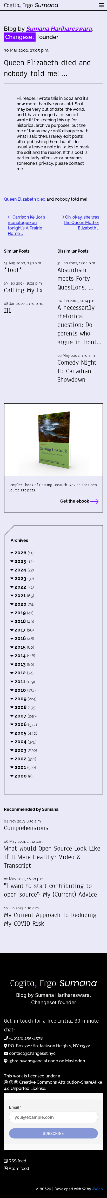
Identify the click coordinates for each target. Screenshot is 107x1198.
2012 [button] (23, 672)
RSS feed (17, 1160)
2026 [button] (23, 552)
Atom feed (18, 1168)
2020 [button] (23, 604)
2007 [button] (25, 716)
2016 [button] (23, 638)
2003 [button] (25, 750)
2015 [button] (23, 647)
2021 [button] (23, 595)
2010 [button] (24, 690)
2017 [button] (23, 630)
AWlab (97, 1189)
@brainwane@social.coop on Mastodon (47, 1060)
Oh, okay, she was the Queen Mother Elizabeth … (81, 223)
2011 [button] (24, 681)
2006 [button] (25, 724)
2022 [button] (23, 587)
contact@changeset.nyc (32, 1053)
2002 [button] (24, 758)
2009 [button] (24, 698)
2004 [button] (24, 741)
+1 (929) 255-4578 (26, 1038)
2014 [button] (24, 655)
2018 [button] (23, 621)
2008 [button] (24, 707)
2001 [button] (24, 767)
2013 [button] (23, 664)
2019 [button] (23, 612)
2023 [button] (23, 578)
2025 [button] (23, 561)
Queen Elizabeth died (24, 199)
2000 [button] (22, 776)
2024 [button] (23, 569)
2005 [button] (25, 733)
